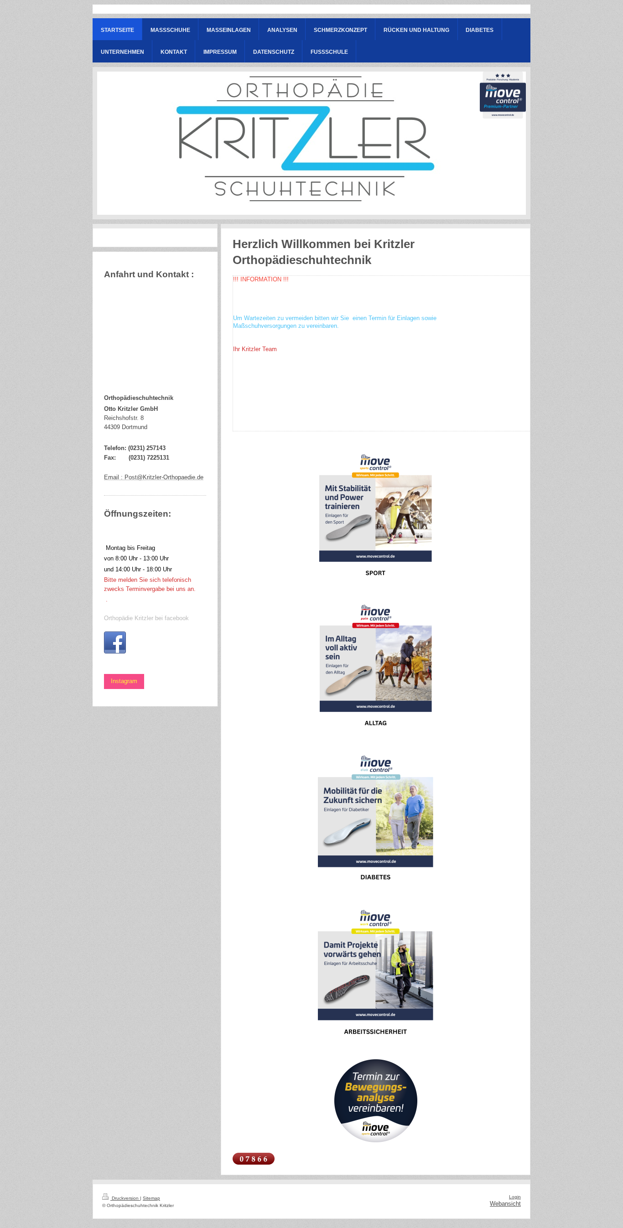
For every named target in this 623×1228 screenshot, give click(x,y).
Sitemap (151, 1198)
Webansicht (505, 1204)
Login (515, 1196)
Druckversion (125, 1198)
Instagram (124, 681)
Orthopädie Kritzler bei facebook (146, 618)
